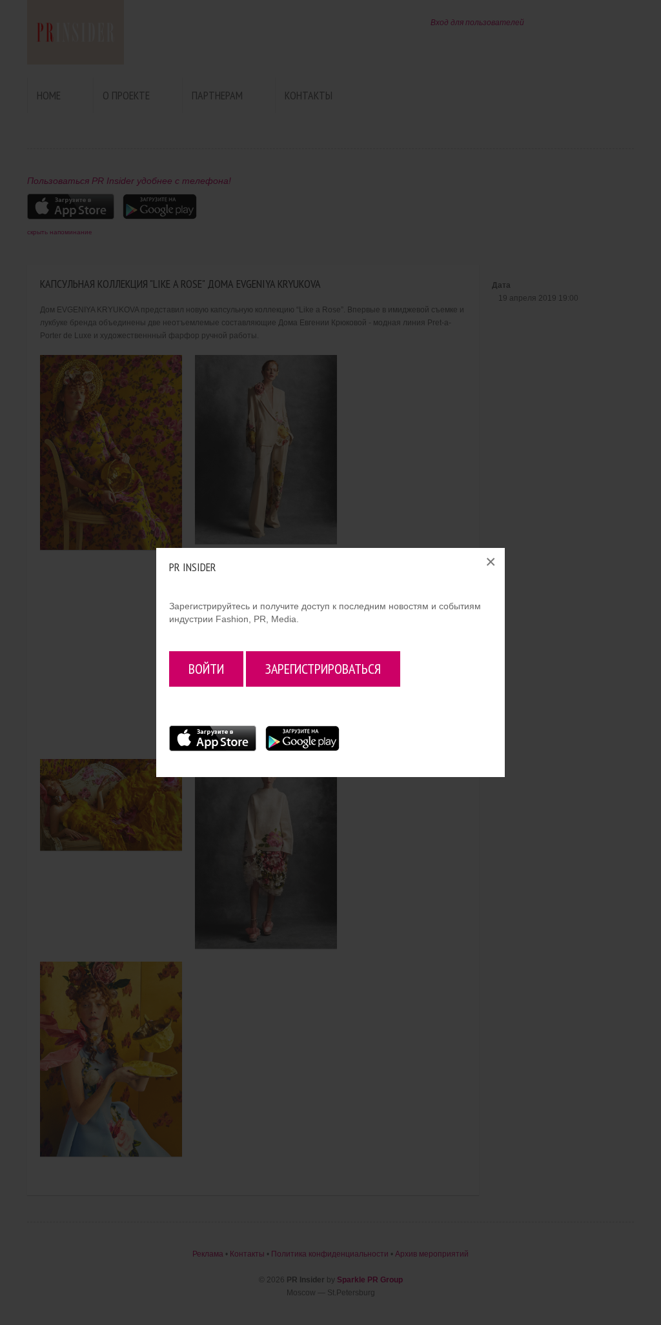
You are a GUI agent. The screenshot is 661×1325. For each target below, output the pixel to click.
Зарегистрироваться (323, 669)
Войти (206, 669)
